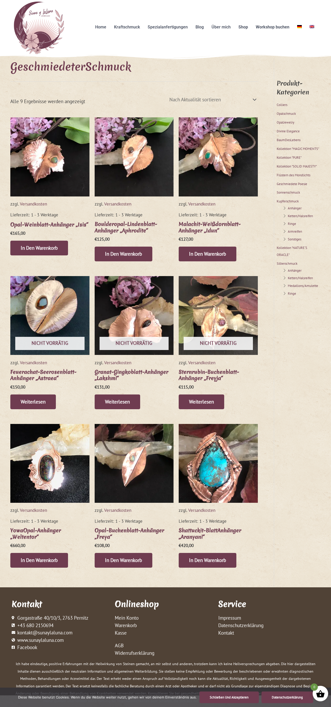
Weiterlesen (33, 402)
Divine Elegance (288, 131)
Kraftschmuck (127, 27)
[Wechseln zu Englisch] (312, 26)
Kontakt (226, 633)
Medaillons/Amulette (303, 285)
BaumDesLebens (288, 140)
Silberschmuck (287, 263)
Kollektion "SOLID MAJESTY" (297, 166)
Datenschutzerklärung (241, 625)
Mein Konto (127, 618)
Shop (243, 27)
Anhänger (295, 208)
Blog (199, 27)
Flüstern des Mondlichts (293, 175)
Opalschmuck (286, 113)
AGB (119, 645)
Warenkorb (126, 625)
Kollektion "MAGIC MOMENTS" (298, 148)
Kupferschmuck (288, 201)
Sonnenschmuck (288, 192)
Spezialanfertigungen (168, 27)
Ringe (292, 223)
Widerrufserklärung (134, 653)
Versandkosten (33, 204)
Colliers (282, 104)
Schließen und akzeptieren (229, 697)
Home (100, 27)
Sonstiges (294, 239)
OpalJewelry (285, 122)
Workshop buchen (272, 27)
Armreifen (295, 231)
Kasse (121, 633)
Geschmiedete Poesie (292, 183)
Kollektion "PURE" (289, 157)
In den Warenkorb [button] (39, 248)
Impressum (229, 618)
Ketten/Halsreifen (300, 216)
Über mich (221, 27)
